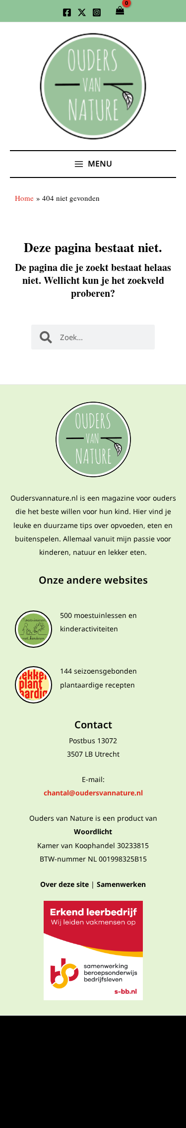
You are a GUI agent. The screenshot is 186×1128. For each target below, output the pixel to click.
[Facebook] (66, 12)
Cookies (93, 1080)
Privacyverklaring (93, 1032)
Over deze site (64, 884)
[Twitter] (81, 12)
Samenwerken (121, 884)
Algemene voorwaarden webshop (93, 1064)
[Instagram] (96, 12)
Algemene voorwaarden (93, 1048)
